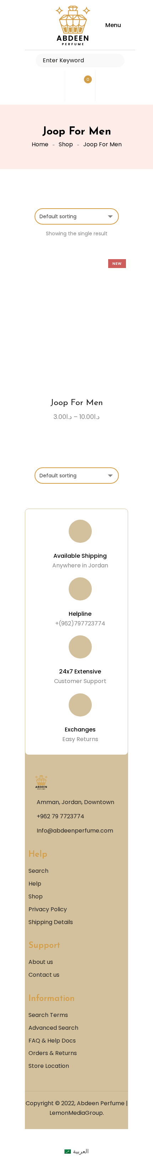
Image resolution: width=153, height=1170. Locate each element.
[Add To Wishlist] (70, 340)
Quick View (96, 338)
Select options (57, 338)
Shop (66, 144)
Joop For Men (76, 403)
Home (40, 144)
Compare (83, 338)
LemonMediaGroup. (76, 1113)
